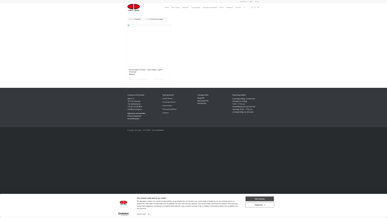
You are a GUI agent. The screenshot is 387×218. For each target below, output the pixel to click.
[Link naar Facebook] (254, 7)
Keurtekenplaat (133, 118)
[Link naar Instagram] (258, 7)
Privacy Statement (134, 116)
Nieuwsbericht (202, 101)
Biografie (200, 98)
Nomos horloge (167, 105)
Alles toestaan (260, 199)
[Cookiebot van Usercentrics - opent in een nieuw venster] (123, 214)
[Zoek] (244, 7)
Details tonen (141, 214)
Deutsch (257, 1)
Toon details (159, 79)
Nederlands (243, 1)
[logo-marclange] (133, 7)
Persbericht (201, 103)
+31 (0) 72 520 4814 (134, 106)
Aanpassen (259, 205)
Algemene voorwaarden (136, 113)
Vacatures (165, 113)
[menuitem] (243, 1)
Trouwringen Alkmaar (169, 102)
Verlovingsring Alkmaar (169, 109)
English (251, 1)
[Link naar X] (251, 7)
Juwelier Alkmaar (167, 98)
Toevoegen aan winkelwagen (139, 79)
